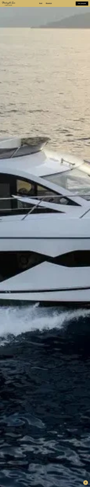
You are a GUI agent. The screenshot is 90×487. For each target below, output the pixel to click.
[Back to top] (85, 482)
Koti (40, 3)
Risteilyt (49, 3)
